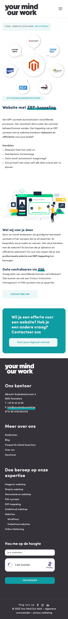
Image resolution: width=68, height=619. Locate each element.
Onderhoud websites (18, 524)
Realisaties (11, 435)
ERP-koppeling (13, 504)
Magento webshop (15, 484)
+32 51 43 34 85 (15, 403)
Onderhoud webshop (16, 509)
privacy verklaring (42, 613)
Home (8, 26)
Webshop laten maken (22, 26)
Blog (7, 440)
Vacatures (10, 455)
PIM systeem (12, 499)
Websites (10, 514)
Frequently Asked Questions (20, 445)
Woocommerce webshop (18, 494)
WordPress (13, 519)
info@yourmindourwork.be (21, 407)
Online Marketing (14, 529)
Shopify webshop (14, 489)
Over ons (10, 450)
